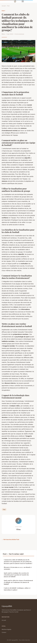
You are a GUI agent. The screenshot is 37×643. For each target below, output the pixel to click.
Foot (8, 6)
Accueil (4, 6)
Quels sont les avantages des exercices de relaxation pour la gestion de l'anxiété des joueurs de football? (16, 575)
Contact (4, 632)
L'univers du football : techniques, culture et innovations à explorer (17, 589)
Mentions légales (6, 629)
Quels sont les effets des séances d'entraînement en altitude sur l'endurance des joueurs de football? (18, 582)
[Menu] (22, 1)
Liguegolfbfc (7, 606)
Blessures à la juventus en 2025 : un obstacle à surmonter (17, 568)
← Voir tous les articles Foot (10, 539)
